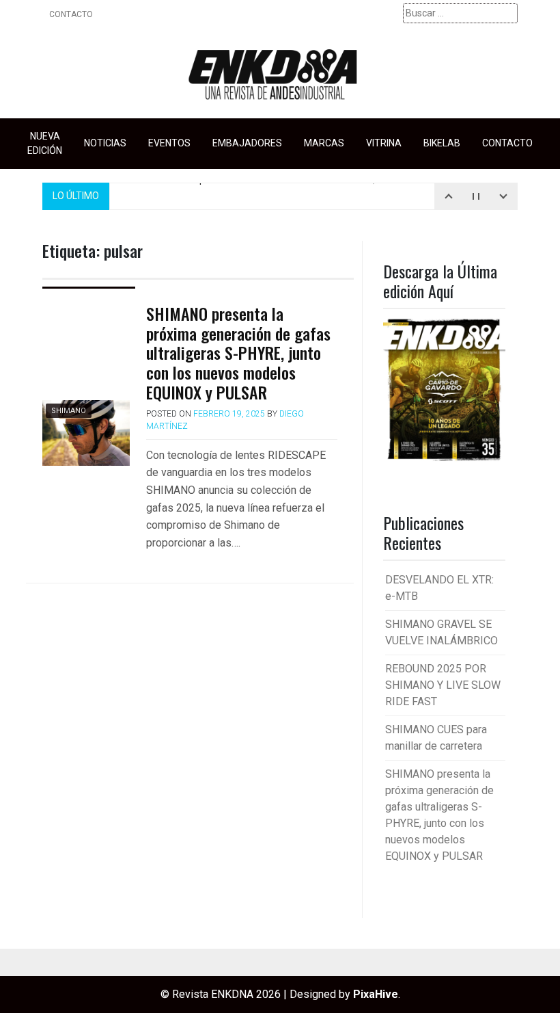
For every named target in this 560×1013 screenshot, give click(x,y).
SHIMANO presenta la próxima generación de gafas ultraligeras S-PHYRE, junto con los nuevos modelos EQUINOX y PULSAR (238, 352)
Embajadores (247, 142)
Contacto (71, 14)
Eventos (169, 142)
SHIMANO (68, 410)
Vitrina (384, 142)
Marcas (324, 142)
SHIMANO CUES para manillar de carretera (258, 183)
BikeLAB (441, 142)
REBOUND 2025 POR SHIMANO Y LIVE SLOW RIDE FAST (443, 685)
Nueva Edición (44, 143)
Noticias (105, 142)
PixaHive (375, 994)
